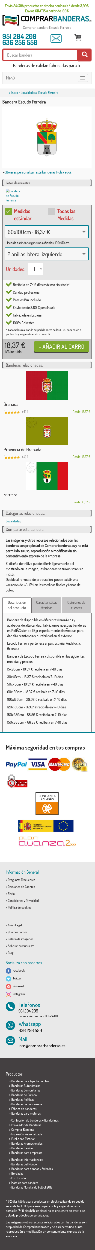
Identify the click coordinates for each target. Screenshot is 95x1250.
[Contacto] (56, 38)
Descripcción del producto (17, 605)
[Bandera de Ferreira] (46, 476)
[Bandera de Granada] (46, 385)
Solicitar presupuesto (21, 946)
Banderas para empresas (26, 1153)
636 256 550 (20, 42)
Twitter (16, 978)
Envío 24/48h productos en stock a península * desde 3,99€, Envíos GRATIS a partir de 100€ (47, 8)
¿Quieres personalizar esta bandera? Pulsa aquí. (37, 172)
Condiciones (15, 900)
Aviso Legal (15, 925)
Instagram (18, 994)
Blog (10, 953)
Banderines (51, 1120)
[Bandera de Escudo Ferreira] (13, 196)
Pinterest (17, 986)
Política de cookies (19, 907)
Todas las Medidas (66, 214)
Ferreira (10, 494)
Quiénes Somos (17, 932)
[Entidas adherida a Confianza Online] (47, 803)
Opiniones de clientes (76, 605)
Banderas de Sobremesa (26, 1104)
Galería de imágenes (20, 939)
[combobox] (47, 231)
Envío (11, 894)
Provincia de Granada (22, 449)
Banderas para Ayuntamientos (30, 1081)
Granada (10, 404)
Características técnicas (46, 605)
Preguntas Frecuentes (21, 880)
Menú (10, 77)
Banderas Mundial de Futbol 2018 (31, 1187)
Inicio (14, 93)
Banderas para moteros (26, 1113)
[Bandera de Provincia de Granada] (46, 431)
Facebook (18, 970)
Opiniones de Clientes (21, 887)
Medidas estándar (23, 214)
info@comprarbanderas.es (41, 1046)
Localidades (28, 93)
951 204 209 (19, 36)
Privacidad (32, 900)
